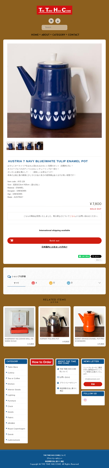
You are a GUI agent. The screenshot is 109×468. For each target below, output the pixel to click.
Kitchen (11, 384)
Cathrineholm (14, 440)
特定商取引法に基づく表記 (68, 389)
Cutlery (11, 373)
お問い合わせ (65, 377)
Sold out (54, 240)
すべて (16, 283)
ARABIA (11, 423)
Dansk (10, 434)
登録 (93, 384)
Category (59, 35)
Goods (11, 412)
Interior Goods (14, 390)
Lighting (11, 395)
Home (35, 35)
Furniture (12, 401)
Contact (73, 35)
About (46, 35)
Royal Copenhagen (16, 429)
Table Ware (13, 367)
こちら (72, 216)
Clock (10, 406)
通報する (99, 260)
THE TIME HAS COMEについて (68, 370)
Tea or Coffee (14, 378)
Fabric (10, 417)
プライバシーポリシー (68, 383)
